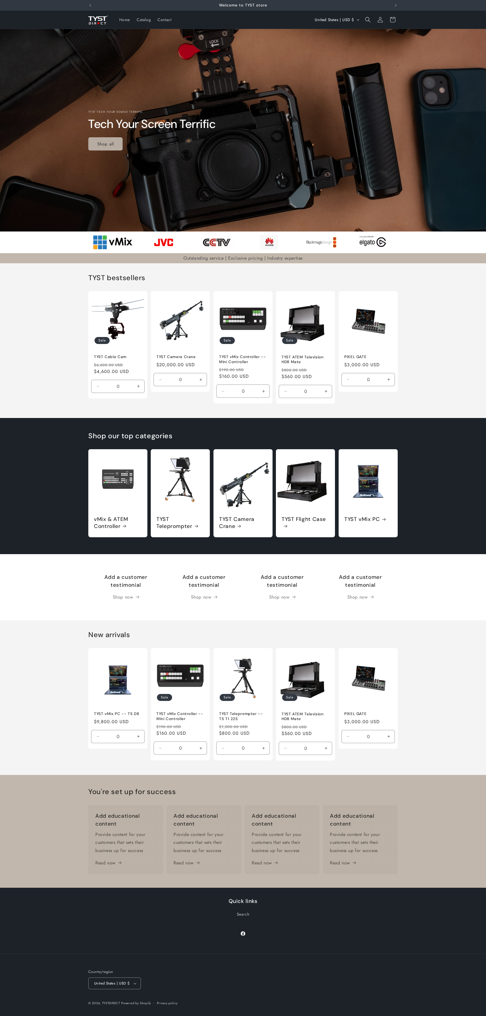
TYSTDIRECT (111, 1003)
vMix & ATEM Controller (111, 522)
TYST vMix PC (362, 519)
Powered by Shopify (136, 1003)
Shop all (105, 144)
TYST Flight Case (304, 519)
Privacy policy (167, 1003)
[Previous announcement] (90, 5)
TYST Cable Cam (110, 356)
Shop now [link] (123, 597)
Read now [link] (105, 863)
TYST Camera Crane (176, 356)
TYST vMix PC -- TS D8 (116, 713)
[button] (368, 20)
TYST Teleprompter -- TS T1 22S (241, 716)
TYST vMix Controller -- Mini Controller (242, 359)
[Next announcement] (396, 5)
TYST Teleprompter (174, 522)
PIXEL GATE (355, 356)
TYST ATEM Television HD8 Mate (303, 359)
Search (243, 914)
